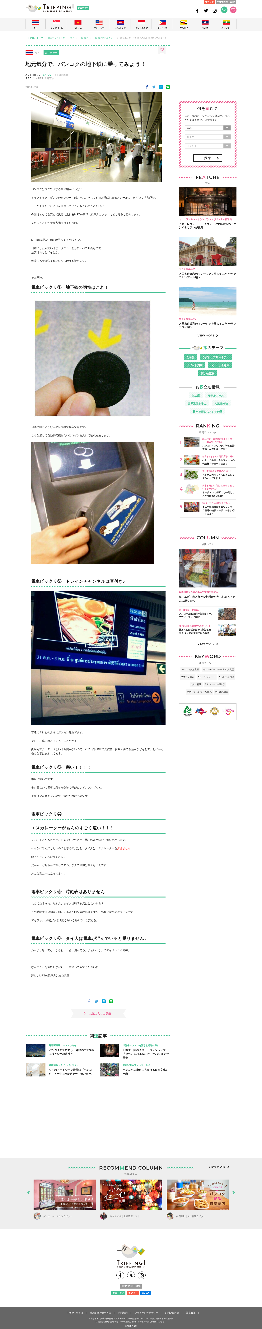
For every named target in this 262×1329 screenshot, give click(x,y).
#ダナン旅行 (187, 677)
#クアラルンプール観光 (199, 692)
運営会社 (190, 1313)
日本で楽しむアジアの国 (207, 411)
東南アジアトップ (56, 38)
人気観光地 (221, 403)
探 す (207, 158)
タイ (72, 38)
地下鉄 (50, 78)
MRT (40, 78)
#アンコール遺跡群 (215, 684)
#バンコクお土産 (190, 669)
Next (234, 1192)
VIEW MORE (206, 335)
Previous (28, 1192)
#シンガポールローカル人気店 (218, 669)
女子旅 (190, 357)
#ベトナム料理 (226, 677)
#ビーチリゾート (206, 677)
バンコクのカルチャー (104, 38)
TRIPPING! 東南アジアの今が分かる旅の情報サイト (50, 8)
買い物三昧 (207, 373)
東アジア (209, 2)
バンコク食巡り (219, 365)
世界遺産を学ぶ (197, 403)
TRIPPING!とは (75, 1313)
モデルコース (216, 395)
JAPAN (146, 1293)
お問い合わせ (172, 1313)
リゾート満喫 (194, 365)
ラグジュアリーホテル (215, 357)
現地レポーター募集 (100, 1313)
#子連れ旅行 (221, 692)
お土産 (196, 395)
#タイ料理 (196, 684)
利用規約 (123, 1313)
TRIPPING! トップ (34, 38)
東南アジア (83, 8)
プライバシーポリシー (146, 1313)
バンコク (84, 38)
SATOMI (47, 74)
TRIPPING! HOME (226, 2)
